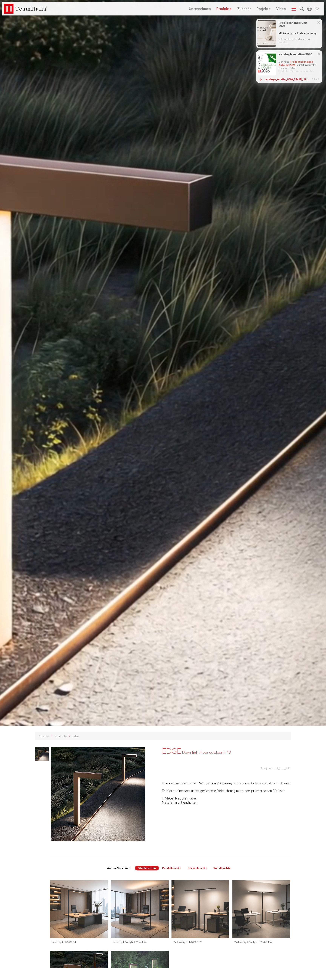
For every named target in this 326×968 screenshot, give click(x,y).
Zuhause (43, 736)
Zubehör (244, 9)
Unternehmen (200, 9)
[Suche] (302, 9)
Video (281, 9)
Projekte (264, 9)
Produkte (224, 9)
